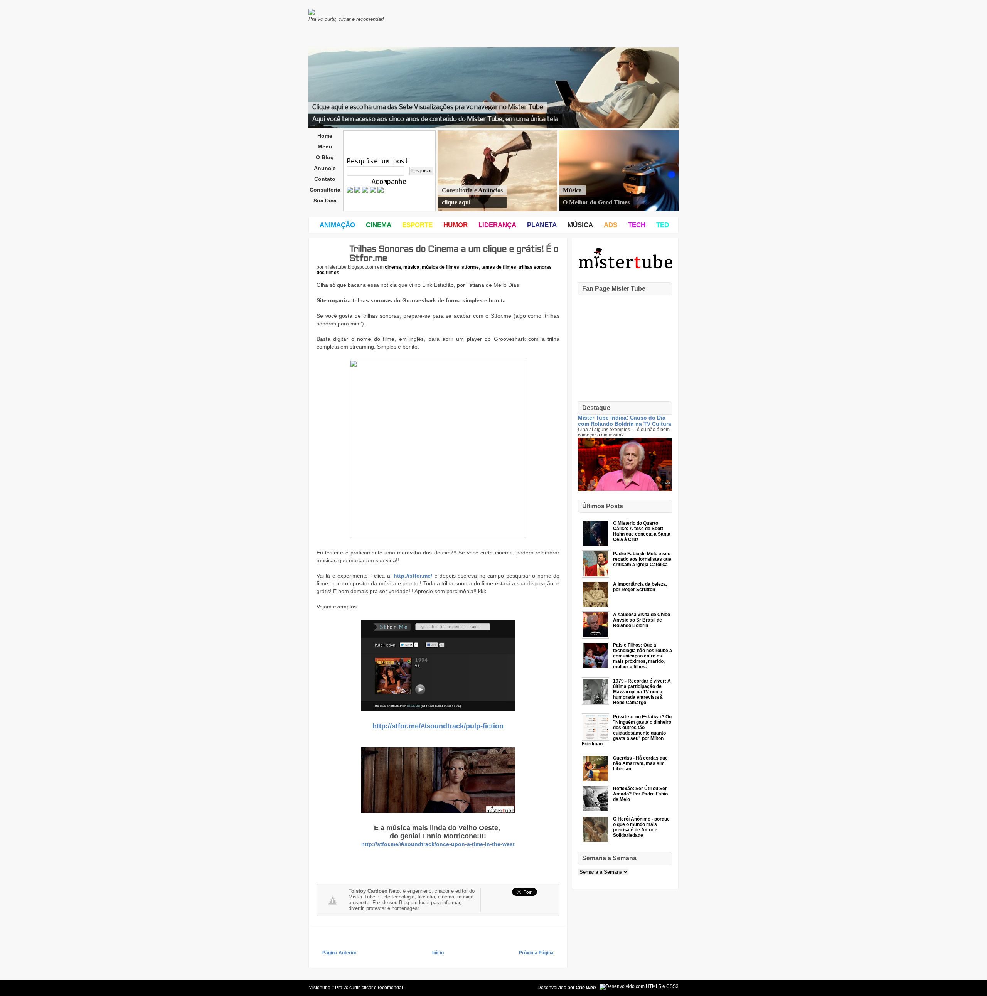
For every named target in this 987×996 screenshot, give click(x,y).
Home (324, 136)
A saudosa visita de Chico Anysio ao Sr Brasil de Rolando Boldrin (641, 620)
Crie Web (586, 987)
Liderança (497, 225)
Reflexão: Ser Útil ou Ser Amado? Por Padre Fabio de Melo (640, 794)
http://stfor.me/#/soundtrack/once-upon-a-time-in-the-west (438, 844)
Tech (636, 225)
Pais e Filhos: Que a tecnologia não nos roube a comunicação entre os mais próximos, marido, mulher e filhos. (642, 655)
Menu (325, 146)
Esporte (417, 225)
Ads (610, 225)
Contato (324, 179)
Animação (337, 225)
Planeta (542, 225)
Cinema (378, 225)
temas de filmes (498, 267)
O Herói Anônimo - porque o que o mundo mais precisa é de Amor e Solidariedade (641, 827)
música (411, 267)
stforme (470, 267)
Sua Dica (325, 200)
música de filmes (440, 267)
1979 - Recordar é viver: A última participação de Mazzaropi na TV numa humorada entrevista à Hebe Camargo (642, 691)
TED (662, 225)
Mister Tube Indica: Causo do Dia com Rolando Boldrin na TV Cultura (624, 421)
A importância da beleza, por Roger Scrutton (640, 586)
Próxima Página (536, 953)
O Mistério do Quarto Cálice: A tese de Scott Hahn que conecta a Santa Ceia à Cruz (641, 531)
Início (438, 953)
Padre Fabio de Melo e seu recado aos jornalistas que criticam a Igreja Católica (642, 559)
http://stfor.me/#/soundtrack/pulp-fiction (438, 726)
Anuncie (325, 168)
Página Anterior (339, 953)
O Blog (325, 157)
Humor (455, 225)
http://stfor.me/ (413, 576)
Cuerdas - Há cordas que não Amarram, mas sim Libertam (640, 763)
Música (580, 225)
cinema (393, 267)
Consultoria (325, 190)
